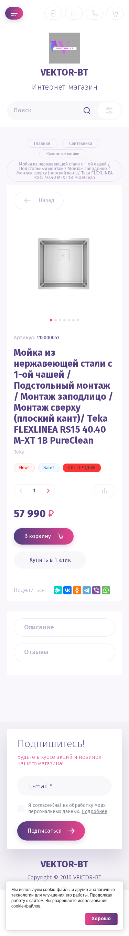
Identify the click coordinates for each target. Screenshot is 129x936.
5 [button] (69, 320)
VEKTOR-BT (64, 72)
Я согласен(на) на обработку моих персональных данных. (67, 808)
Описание (39, 627)
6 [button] (73, 320)
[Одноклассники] (77, 590)
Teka (19, 452)
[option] (64, 264)
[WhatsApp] (106, 590)
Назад (46, 200)
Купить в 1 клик (50, 560)
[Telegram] (87, 590)
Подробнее (94, 811)
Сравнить (104, 490)
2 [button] (55, 320)
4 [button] (64, 320)
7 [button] (78, 320)
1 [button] (51, 320)
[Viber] (96, 590)
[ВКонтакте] (67, 590)
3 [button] (60, 320)
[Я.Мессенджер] (58, 590)
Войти (53, 13)
